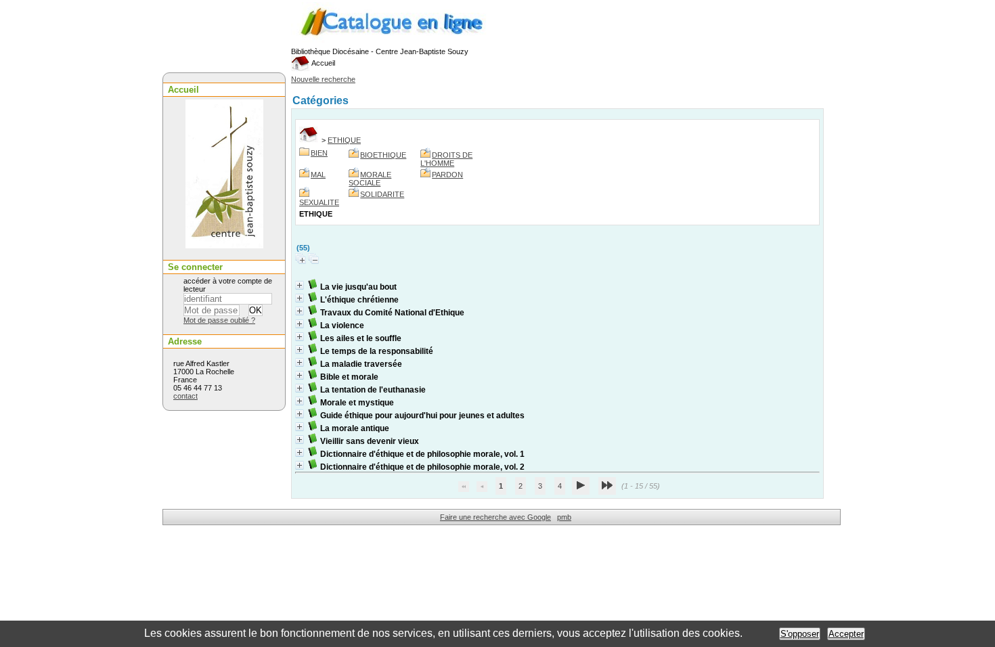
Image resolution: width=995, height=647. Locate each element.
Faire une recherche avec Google (495, 517)
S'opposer (799, 634)
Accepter (846, 634)
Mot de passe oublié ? (219, 320)
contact (185, 396)
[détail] (299, 285)
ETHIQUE (344, 140)
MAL (318, 175)
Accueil (322, 63)
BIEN (319, 153)
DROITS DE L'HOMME (446, 159)
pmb (564, 517)
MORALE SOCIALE (370, 179)
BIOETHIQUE (383, 155)
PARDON (447, 175)
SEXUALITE (319, 202)
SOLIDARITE (382, 194)
